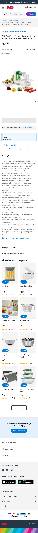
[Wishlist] (30, 8)
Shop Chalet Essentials (18, 31)
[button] (3, 7)
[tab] (19, 137)
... (21, 20)
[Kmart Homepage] (10, 7)
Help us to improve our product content (16, 238)
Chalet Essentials (26, 127)
